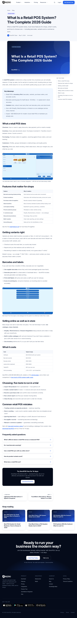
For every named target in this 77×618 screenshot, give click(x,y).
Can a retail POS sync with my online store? (17, 451)
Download (23, 578)
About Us (51, 578)
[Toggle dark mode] (54, 2)
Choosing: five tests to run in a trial (65, 96)
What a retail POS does (63, 81)
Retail (36, 581)
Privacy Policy (66, 578)
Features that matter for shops (65, 83)
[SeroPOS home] (6, 2)
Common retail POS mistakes (65, 99)
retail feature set (14, 226)
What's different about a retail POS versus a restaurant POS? (22, 439)
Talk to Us (46, 558)
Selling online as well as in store (65, 90)
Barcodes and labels (63, 88)
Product (18, 2)
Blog (13, 10)
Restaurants (38, 578)
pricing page (35, 375)
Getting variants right (63, 85)
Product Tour (24, 589)
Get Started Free (68, 2)
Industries (27, 2)
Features (23, 581)
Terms (67, 612)
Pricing (36, 2)
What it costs (61, 93)
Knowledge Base (53, 586)
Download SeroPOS (27, 481)
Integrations (24, 586)
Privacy (62, 612)
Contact (51, 584)
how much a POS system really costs (22, 377)
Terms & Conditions (67, 581)
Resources (43, 2)
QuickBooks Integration (27, 591)
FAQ (22, 594)
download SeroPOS (8, 428)
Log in (59, 2)
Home (8, 10)
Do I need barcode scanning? (12, 445)
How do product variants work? (13, 456)
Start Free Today (33, 558)
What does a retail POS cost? (12, 462)
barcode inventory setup (15, 426)
